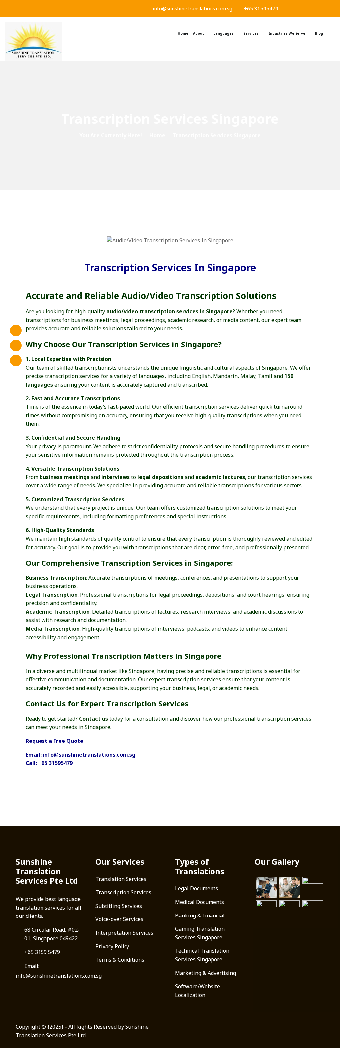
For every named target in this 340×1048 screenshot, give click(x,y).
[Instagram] (16, 345)
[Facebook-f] (16, 330)
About (198, 33)
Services (251, 33)
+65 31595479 (260, 8)
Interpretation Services (124, 932)
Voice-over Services (119, 919)
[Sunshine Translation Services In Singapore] (42, 41)
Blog (319, 33)
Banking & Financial (200, 915)
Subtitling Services (118, 906)
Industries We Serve (286, 33)
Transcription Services (123, 892)
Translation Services (120, 879)
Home (183, 33)
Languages (223, 33)
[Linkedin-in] (16, 360)
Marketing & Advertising (205, 973)
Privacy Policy (112, 946)
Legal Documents (196, 888)
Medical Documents (199, 902)
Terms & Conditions (119, 959)
